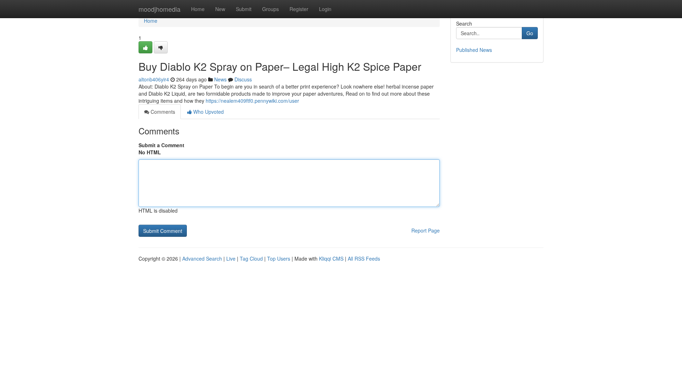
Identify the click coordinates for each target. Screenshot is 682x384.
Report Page (425, 230)
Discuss (243, 79)
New (220, 8)
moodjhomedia (159, 9)
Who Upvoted (208, 111)
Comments (162, 111)
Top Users (278, 258)
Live (231, 258)
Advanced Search (202, 258)
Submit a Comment (161, 145)
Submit (243, 8)
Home (198, 8)
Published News (474, 49)
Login (325, 8)
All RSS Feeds (364, 258)
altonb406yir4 (154, 79)
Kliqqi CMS (331, 258)
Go (529, 33)
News (220, 79)
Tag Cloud (251, 258)
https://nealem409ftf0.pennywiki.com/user (252, 100)
